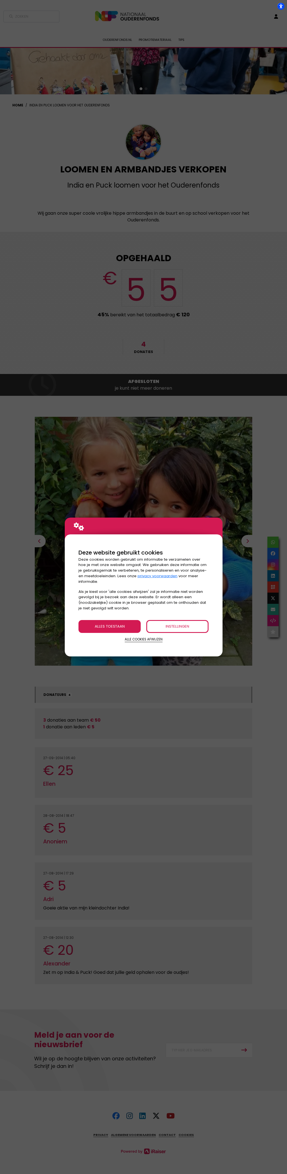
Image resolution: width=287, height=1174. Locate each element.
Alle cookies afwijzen (144, 639)
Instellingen (177, 626)
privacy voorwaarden (157, 576)
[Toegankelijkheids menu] (280, 6)
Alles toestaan (110, 626)
